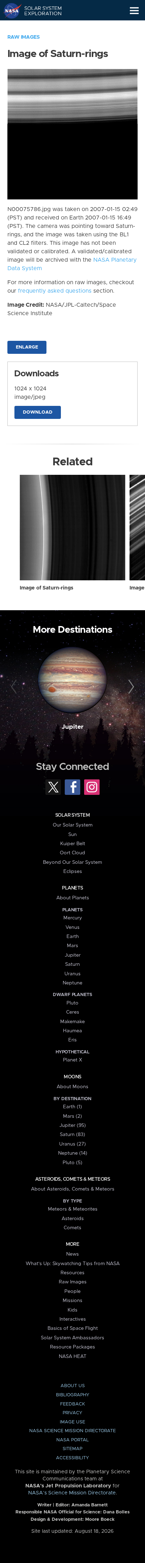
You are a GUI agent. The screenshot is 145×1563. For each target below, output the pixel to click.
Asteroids (73, 1218)
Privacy (72, 1413)
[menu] (134, 11)
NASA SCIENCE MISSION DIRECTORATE (72, 1431)
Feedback (72, 1404)
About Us (73, 1386)
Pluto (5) (72, 1162)
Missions (72, 1300)
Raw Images (23, 37)
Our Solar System (73, 825)
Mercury (72, 918)
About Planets (72, 897)
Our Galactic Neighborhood (39, 27)
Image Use (72, 1422)
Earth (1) (72, 1106)
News (72, 1254)
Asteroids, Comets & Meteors (72, 1179)
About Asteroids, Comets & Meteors (72, 1189)
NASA (9, 10)
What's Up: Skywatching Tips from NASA (73, 1263)
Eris (72, 1040)
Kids (72, 1310)
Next (130, 687)
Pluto (72, 1003)
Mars (72, 945)
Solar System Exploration (39, 10)
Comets (72, 1227)
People (72, 1291)
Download (37, 412)
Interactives (72, 1319)
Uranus (72, 973)
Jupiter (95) (72, 1125)
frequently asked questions (55, 291)
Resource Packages (72, 1347)
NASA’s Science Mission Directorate (72, 1493)
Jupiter (72, 727)
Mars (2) (72, 1116)
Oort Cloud (72, 852)
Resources (72, 1272)
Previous (15, 687)
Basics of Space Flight (73, 1328)
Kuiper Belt (72, 843)
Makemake (72, 1021)
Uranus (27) (72, 1144)
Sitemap (72, 1449)
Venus (72, 927)
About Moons (72, 1086)
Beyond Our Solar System (72, 862)
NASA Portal (72, 1440)
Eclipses (72, 871)
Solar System (72, 815)
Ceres (72, 1012)
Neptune (72, 983)
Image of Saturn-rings (46, 588)
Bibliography (72, 1395)
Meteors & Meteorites (72, 1209)
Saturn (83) (72, 1134)
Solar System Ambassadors (72, 1337)
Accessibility (72, 1458)
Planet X (72, 1060)
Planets (72, 888)
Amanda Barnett (89, 1505)
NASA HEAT (73, 1356)
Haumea (72, 1030)
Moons (72, 1076)
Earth (73, 936)
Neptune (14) (72, 1153)
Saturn (72, 964)
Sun (72, 834)
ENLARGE (27, 347)
